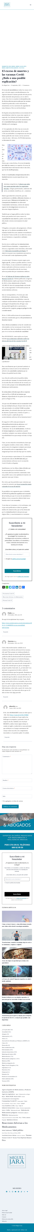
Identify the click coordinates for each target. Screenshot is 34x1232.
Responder (5, 632)
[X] (9, 1191)
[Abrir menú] (30, 4)
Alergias (4, 1034)
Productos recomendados (8, 1076)
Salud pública (18, 1130)
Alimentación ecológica (24, 1094)
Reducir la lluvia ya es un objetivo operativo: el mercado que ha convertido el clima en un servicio (16, 998)
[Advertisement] (17, 27)
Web (4, 796)
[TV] (27, 1191)
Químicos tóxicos (12, 1120)
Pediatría (4, 1074)
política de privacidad (19, 559)
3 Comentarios (25, 85)
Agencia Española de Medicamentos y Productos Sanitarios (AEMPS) (16, 1091)
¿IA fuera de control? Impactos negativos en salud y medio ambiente (16, 980)
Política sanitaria (26, 1117)
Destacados (5, 1045)
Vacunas (21, 68)
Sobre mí (4, 1214)
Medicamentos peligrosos (10, 68)
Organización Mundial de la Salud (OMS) (10, 1117)
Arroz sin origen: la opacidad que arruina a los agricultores (15, 962)
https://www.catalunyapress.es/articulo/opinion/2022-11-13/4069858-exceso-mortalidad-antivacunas (17, 625)
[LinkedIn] (18, 1191)
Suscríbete (17, 894)
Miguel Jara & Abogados (8, 1065)
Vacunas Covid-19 (7, 600)
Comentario (7, 756)
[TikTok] (21, 1191)
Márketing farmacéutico (13, 1115)
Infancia (17, 1108)
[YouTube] (15, 1191)
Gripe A (21, 1105)
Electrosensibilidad (5, 1103)
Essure (18, 1103)
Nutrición (4, 1069)
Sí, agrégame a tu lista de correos (13, 801)
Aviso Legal (4, 1210)
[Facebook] (6, 1191)
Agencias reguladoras (8, 1094)
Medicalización (21, 66)
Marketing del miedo (8, 66)
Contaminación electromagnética (10, 1098)
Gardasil (23, 1103)
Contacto (4, 1217)
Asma (3, 1038)
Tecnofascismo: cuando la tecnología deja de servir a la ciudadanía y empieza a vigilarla (17, 943)
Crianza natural (20, 1101)
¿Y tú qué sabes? (6, 1029)
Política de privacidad (7, 1212)
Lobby (8, 1110)
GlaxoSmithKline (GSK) (8, 1105)
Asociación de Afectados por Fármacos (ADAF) (14, 1040)
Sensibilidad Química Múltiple (9, 1135)
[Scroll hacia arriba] (31, 1218)
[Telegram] (24, 1191)
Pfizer (20, 1117)
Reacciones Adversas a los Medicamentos (13, 597)
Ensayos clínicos (13, 1103)
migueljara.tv (5, 1067)
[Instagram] (12, 1191)
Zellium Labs (24, 1230)
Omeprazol (5, 1072)
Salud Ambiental (7, 1130)
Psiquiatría (4, 1119)
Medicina (4, 1061)
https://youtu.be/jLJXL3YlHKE (19, 715)
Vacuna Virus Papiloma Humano (22, 1138)
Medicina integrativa (7, 1063)
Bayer (3, 1096)
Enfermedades (5, 1049)
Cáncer (4, 1043)
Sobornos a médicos (21, 1135)
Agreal (17, 1094)
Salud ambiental (6, 1078)
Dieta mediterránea (7, 1047)
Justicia (3, 1110)
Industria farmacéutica (8, 1052)
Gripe (16, 1105)
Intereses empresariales (25, 1108)
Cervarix (23, 1096)
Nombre (6, 780)
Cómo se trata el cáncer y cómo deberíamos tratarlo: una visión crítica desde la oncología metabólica (17, 925)
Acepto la (16, 559)
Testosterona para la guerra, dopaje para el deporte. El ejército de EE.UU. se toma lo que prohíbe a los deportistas (17, 1017)
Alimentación (5, 1036)
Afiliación (4, 1221)
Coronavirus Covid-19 (8, 593)
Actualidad (5, 1032)
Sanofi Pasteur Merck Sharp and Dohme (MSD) (11, 1132)
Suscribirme (17, 571)
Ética (4, 1140)
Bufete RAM (9, 1096)
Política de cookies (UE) (7, 1219)
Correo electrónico (9, 788)
